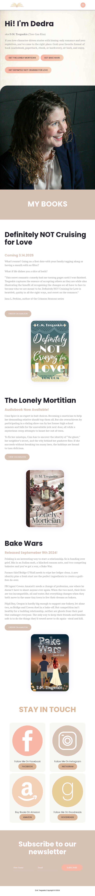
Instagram (67, 766)
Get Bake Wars (52, 57)
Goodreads (67, 817)
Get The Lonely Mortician (22, 57)
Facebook (27, 766)
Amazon (27, 817)
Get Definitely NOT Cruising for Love (28, 70)
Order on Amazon (18, 313)
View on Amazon (17, 457)
